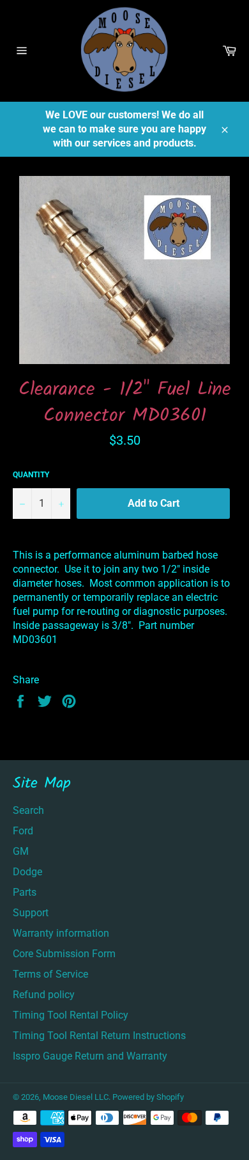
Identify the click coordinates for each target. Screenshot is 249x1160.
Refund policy (44, 995)
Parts (24, 892)
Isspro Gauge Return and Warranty (90, 1056)
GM (21, 851)
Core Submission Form (64, 954)
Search (28, 810)
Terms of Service (50, 974)
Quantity (31, 474)
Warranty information (61, 933)
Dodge (27, 872)
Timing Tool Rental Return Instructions (99, 1035)
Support (31, 913)
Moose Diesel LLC (76, 1097)
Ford (23, 831)
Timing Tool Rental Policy (70, 1015)
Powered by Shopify (148, 1097)
